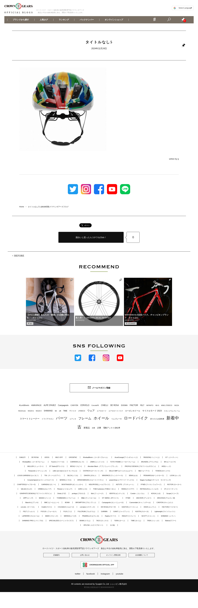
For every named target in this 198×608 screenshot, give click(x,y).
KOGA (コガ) (155, 493)
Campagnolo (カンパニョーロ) (112, 502)
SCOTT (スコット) (148, 516)
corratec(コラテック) (87, 507)
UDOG (46, 457)
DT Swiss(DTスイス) (56, 466)
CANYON (74, 405)
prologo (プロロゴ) (78, 493)
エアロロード (101, 411)
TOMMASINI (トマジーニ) (66, 498)
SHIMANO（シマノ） (168, 516)
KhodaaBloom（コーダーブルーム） (96, 457)
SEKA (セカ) (133, 475)
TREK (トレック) (153, 520)
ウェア (91, 410)
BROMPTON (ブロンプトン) (86, 502)
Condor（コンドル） (137, 493)
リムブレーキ (116, 419)
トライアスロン (48, 419)
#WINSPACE (36, 405)
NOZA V (39, 411)
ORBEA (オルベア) (44, 489)
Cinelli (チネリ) (46, 507)
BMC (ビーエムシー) (51, 502)
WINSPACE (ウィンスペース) (112, 475)
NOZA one (22, 411)
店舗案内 (56, 555)
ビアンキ (73, 419)
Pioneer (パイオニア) (64, 489)
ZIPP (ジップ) (28, 498)
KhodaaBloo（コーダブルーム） (33, 462)
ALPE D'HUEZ (50, 405)
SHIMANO (48, 411)
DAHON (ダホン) (90, 475)
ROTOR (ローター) (174, 484)
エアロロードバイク (116, 411)
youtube (119, 574)
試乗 (99, 428)
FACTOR (134, 405)
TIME (65, 411)
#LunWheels (24, 405)
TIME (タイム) (136, 520)
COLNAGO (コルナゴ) (66, 507)
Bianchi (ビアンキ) (31, 502)
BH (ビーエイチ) (170, 462)
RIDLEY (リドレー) (129, 516)
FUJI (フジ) (67, 511)
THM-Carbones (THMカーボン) (104, 489)
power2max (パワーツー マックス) (121, 480)
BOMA (67, 502)
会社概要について (141, 555)
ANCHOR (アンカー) (143, 498)
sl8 (60, 411)
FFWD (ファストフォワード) (151, 484)
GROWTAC (73, 457)
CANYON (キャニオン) (165, 502)
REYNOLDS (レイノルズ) (149, 489)
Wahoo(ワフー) (170, 520)
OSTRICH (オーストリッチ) (93, 471)
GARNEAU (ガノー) (48, 484)
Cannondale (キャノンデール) (140, 502)
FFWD (128, 498)
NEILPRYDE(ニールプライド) (99, 484)
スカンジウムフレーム (172, 411)
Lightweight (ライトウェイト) (165, 511)
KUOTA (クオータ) (142, 511)
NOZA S (31, 411)
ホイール (101, 418)
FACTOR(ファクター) (170, 507)
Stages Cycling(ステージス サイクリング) (155, 480)
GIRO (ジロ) (82, 489)
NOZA (176, 405)
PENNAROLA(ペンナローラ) (153, 475)
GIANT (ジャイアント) (121, 511)
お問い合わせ (85, 555)
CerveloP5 (95, 405)
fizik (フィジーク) (97, 493)
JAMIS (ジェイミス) (97, 462)
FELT (142, 405)
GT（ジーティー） (172, 457)
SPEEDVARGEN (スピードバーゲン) (90, 480)
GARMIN (104, 511)
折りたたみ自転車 (157, 419)
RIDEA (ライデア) (127, 489)
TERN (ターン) (119, 520)
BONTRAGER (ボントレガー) (72, 484)
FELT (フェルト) (29, 511)
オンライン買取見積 (113, 555)
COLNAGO (131, 323)
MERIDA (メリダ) (70, 516)
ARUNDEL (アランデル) (149, 462)
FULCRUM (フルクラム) (86, 511)
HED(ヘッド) (166, 466)
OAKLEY (22, 457)
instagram (105, 574)
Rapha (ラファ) (110, 516)
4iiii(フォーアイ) (143, 471)
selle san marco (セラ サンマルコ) (65, 471)
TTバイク (72, 411)
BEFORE (19, 255)
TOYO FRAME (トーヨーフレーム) (122, 462)
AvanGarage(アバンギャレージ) (126, 457)
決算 (93, 428)
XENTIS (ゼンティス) (117, 493)
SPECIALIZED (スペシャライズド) (61, 520)
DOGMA (124, 405)
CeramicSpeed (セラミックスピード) (40, 480)
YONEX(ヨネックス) (162, 471)
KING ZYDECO (166, 405)
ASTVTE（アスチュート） (125, 484)
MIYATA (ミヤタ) (65, 480)
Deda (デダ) (61, 493)
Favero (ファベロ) (57, 462)
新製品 (87, 428)
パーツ (62, 418)
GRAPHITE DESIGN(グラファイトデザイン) (35, 493)
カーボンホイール (132, 411)
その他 (112, 525)
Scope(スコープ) (172, 493)
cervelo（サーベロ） (28, 507)
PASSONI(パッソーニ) (151, 457)
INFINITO (149, 405)
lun (31, 323)
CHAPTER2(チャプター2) (26, 484)
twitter (77, 574)
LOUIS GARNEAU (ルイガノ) (27, 475)
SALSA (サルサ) (26, 489)
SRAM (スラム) (84, 520)
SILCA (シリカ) (72, 475)
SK (56, 411)
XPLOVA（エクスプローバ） (93, 525)
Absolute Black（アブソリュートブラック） (103, 466)
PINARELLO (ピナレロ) (90, 516)
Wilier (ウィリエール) (88, 498)
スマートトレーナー (29, 418)
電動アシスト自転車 (111, 428)
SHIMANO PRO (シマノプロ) (32, 520)
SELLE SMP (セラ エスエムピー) (120, 471)
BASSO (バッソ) (45, 498)
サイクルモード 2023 (152, 411)
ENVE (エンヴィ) (150, 507)
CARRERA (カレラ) (77, 462)
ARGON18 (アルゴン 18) (166, 498)
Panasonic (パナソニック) (37, 471)
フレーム (84, 418)
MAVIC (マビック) (51, 516)
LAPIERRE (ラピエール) (30, 516)
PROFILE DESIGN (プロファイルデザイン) (140, 466)
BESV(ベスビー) (76, 466)
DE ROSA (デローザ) (108, 507)
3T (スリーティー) (170, 489)
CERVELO (84, 405)
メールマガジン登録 (101, 388)
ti (178, 159)
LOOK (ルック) (175, 475)
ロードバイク (136, 418)
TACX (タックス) (102, 520)
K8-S (157, 405)
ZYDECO (81, 411)
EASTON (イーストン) (130, 507)
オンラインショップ (114, 20)
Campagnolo (63, 405)
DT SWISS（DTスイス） (111, 498)
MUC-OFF (59, 457)
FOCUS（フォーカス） (49, 511)
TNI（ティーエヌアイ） (52, 475)
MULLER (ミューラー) (35, 466)
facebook (90, 574)
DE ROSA (114, 405)
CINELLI (104, 405)
